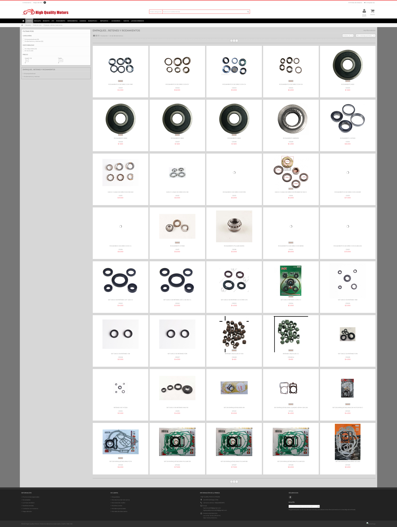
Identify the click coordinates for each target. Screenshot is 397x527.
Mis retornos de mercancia (121, 500)
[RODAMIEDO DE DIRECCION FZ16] (234, 172)
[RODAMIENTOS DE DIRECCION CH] (234, 65)
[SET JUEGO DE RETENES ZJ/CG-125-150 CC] (177, 280)
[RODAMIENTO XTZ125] (177, 226)
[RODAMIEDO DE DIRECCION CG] (120, 226)
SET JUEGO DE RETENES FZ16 (177, 353)
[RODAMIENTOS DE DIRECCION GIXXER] (348, 172)
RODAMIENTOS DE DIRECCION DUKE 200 (348, 246)
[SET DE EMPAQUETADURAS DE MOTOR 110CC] (348, 388)
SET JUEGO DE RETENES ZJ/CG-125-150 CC (177, 300)
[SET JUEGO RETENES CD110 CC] (291, 280)
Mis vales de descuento (119, 511)
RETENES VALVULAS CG (291, 353)
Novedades (26, 500)
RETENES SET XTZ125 (120, 407)
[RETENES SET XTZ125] (120, 388)
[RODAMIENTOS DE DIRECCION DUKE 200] (348, 226)
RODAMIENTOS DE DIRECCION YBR (120, 84)
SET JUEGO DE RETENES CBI (120, 353)
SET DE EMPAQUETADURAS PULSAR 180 (234, 461)
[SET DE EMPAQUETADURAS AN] (234, 388)
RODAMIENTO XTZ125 (177, 246)
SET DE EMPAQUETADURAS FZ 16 (120, 461)
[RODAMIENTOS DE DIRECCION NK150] (291, 226)
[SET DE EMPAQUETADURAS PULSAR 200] (291, 442)
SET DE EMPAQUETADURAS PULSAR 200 (291, 461)
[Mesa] (99, 35)
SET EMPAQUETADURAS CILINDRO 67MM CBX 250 (291, 407)
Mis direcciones (117, 505)
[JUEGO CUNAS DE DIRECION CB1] (177, 172)
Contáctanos (26, 2)
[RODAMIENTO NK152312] (291, 119)
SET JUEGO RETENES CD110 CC (291, 300)
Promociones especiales (31, 497)
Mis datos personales (119, 508)
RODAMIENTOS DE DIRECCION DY (177, 84)
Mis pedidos (116, 497)
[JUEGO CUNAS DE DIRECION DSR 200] (120, 172)
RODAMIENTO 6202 (234, 138)
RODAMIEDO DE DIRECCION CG (120, 246)
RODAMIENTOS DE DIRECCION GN (291, 84)
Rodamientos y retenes (34, 41)
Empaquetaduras (32, 39)
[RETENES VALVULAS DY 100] (234, 334)
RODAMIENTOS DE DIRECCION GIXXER (348, 192)
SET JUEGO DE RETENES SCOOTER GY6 (234, 300)
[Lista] (96, 35)
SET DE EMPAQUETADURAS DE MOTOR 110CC (347, 407)
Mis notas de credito (118, 503)
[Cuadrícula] (94, 35)
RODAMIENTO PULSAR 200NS (234, 246)
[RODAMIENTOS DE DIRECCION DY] (177, 65)
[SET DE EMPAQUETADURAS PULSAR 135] (177, 442)
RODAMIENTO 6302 (120, 138)
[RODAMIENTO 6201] (177, 119)
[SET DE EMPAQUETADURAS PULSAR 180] (234, 442)
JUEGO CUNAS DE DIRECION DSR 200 (120, 192)
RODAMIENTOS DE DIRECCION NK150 (291, 246)
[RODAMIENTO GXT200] (348, 119)
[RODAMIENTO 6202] (234, 119)
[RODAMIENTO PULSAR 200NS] (234, 226)
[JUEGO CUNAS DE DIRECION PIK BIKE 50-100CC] (291, 172)
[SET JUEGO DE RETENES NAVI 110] (177, 388)
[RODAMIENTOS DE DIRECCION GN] (291, 65)
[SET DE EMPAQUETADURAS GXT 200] (348, 442)
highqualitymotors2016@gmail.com (215, 510)
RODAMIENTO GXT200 (347, 138)
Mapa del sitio (37, 2)
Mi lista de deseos (356, 2)
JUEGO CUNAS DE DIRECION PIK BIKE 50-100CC (291, 192)
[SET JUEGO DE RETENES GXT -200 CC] (120, 280)
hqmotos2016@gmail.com (212, 508)
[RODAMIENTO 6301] (348, 65)
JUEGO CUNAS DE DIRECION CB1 (177, 192)
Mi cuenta (114, 493)
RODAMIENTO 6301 (347, 84)
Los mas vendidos (28, 503)
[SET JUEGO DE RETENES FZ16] (177, 334)
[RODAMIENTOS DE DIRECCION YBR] (120, 65)
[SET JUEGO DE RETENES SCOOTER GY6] (234, 280)
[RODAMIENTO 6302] (120, 119)
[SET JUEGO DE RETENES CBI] (120, 334)
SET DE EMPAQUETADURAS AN (234, 407)
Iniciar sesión (364, 15)
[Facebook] (45, 2)
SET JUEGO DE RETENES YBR (347, 300)
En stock (29, 50)
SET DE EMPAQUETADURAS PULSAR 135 (177, 461)
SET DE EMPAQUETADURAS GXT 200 (347, 461)
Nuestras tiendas (28, 505)
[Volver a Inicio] (22, 25)
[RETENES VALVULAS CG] (291, 334)
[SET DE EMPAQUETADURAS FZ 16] (120, 442)
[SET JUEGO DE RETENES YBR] (348, 280)
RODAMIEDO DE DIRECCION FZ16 (234, 192)
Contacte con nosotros (30, 508)
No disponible (31, 49)
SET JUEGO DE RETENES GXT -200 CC (120, 300)
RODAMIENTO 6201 (177, 138)
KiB (71, 524)
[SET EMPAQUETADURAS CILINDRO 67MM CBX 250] (291, 388)
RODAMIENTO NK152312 (291, 138)
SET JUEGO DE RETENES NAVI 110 (177, 407)
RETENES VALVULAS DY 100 (234, 353)
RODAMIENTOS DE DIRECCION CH (234, 84)
